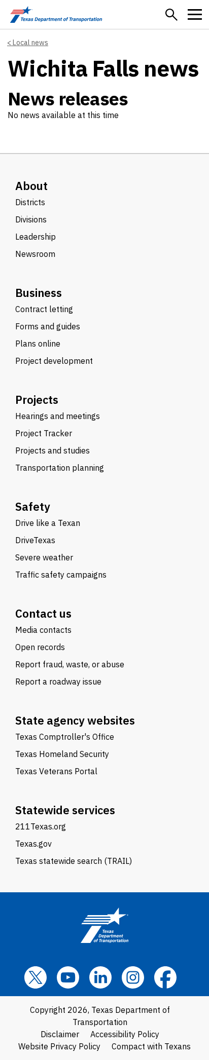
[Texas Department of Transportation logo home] (56, 14)
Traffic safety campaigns (61, 575)
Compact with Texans (151, 1046)
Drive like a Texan (47, 523)
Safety (32, 506)
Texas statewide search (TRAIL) (73, 861)
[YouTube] (68, 977)
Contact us (43, 613)
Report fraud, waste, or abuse (69, 664)
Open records (40, 647)
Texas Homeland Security (62, 754)
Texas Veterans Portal (56, 771)
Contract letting (44, 309)
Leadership (35, 237)
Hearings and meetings (57, 416)
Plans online (37, 343)
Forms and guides (47, 326)
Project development (54, 361)
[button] (171, 15)
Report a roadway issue (58, 681)
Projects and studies (52, 450)
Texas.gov (33, 844)
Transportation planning (59, 468)
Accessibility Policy (124, 1034)
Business (38, 292)
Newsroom (35, 254)
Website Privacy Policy (59, 1046)
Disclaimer (60, 1034)
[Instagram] (133, 977)
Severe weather (44, 557)
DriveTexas (35, 540)
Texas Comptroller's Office (64, 737)
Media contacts (43, 630)
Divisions (31, 219)
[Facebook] (165, 977)
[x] (35, 977)
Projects (36, 399)
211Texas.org (40, 826)
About (31, 185)
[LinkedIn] (100, 977)
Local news (30, 42)
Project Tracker (43, 433)
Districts (30, 202)
